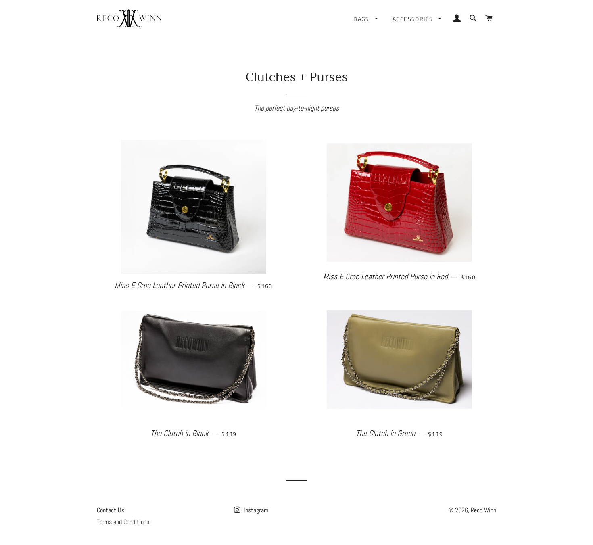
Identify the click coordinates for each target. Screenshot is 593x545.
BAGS (362, 19)
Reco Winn (483, 510)
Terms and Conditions (123, 522)
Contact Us (110, 510)
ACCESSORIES (414, 19)
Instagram (255, 510)
